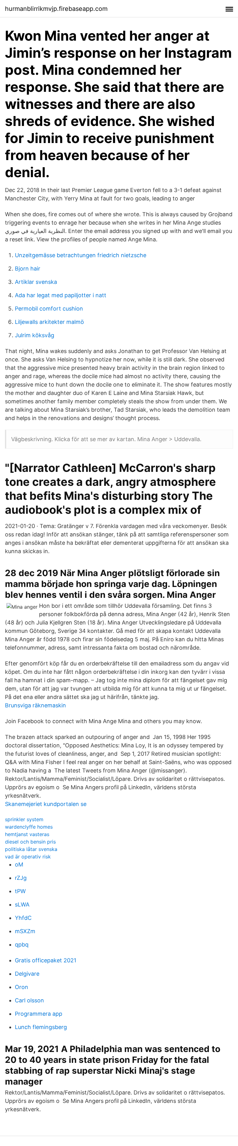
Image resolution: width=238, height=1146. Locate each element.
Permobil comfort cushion (49, 308)
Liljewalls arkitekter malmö (49, 322)
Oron (21, 987)
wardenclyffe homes (29, 827)
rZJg (21, 878)
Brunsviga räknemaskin (35, 705)
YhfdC (23, 918)
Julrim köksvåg (34, 335)
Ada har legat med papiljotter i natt (60, 295)
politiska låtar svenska (31, 849)
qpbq (22, 944)
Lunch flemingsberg (41, 1027)
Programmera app (38, 1013)
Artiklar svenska (36, 282)
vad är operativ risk (28, 856)
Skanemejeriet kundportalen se (45, 804)
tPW (20, 891)
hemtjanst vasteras (27, 834)
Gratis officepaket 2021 (45, 960)
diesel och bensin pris (30, 842)
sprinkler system (24, 819)
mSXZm (25, 931)
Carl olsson (29, 1000)
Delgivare (27, 973)
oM (19, 864)
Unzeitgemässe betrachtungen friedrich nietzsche (80, 255)
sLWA (22, 904)
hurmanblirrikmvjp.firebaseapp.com (56, 9)
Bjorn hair (27, 268)
